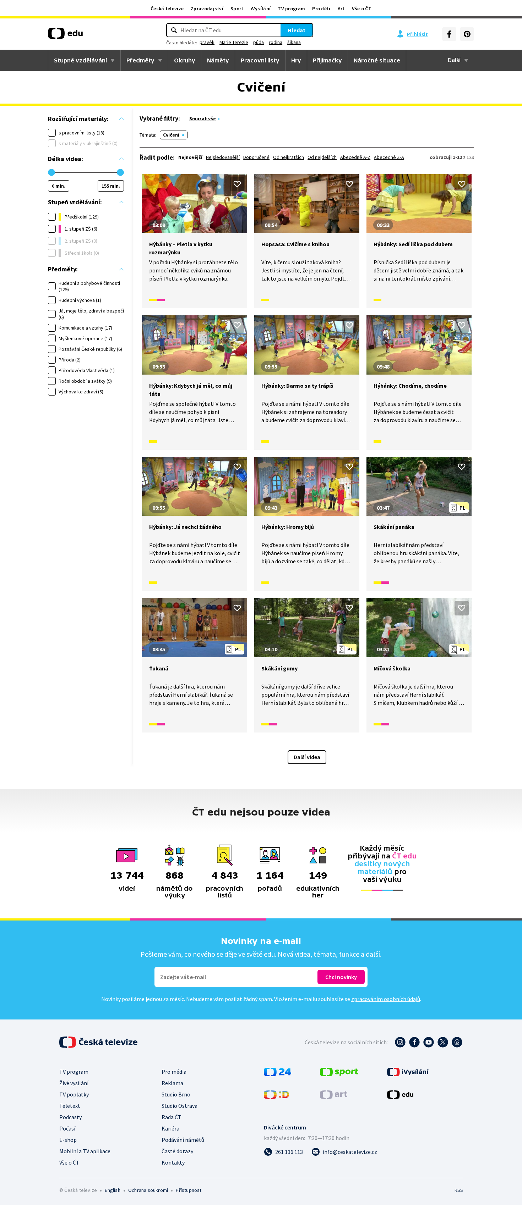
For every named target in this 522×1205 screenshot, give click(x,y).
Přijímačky (327, 60)
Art (341, 8)
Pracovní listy (260, 60)
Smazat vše (202, 118)
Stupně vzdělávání (80, 60)
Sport (237, 8)
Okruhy (184, 60)
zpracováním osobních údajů (385, 998)
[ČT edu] (65, 36)
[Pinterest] (467, 34)
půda (258, 42)
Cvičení (171, 135)
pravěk (207, 42)
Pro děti (321, 8)
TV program (291, 8)
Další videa (307, 757)
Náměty (218, 60)
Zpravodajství (207, 8)
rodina (275, 42)
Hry (296, 60)
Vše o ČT (361, 8)
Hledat (296, 30)
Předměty (140, 60)
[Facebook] (449, 34)
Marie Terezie (233, 42)
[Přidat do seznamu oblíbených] (237, 184)
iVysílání (261, 8)
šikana (294, 42)
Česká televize (167, 8)
